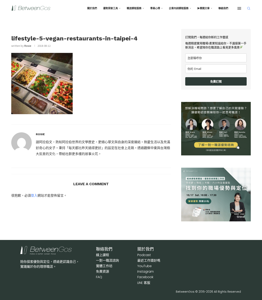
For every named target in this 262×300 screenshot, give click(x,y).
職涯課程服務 (134, 8)
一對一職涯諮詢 (107, 260)
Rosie (27, 46)
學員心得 (155, 8)
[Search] (249, 8)
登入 (34, 195)
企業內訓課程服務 (179, 8)
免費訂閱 (216, 81)
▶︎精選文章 (203, 8)
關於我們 (92, 8)
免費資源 (102, 271)
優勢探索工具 (110, 8)
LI (143, 282)
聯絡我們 (223, 8)
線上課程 (102, 255)
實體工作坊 (104, 266)
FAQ (99, 277)
